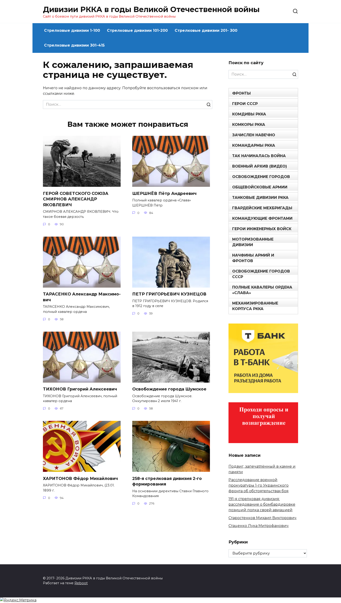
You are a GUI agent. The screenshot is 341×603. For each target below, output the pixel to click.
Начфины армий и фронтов (253, 258)
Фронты (241, 93)
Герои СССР (245, 104)
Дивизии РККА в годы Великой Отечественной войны (151, 9)
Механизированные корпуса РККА (255, 306)
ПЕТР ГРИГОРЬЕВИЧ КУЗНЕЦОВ (169, 294)
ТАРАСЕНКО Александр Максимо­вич (82, 297)
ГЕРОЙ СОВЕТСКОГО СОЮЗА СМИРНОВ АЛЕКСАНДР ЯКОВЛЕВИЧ (75, 199)
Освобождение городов (261, 177)
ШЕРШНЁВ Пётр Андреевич (164, 193)
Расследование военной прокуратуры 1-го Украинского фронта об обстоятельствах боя (258, 485)
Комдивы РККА (249, 114)
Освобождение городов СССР (261, 274)
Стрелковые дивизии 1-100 (72, 30)
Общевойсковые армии (259, 187)
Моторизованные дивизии (252, 242)
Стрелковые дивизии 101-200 (137, 30)
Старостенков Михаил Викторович (262, 518)
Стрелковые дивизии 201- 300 (206, 30)
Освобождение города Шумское (169, 389)
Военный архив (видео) (259, 166)
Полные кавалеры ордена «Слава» (262, 290)
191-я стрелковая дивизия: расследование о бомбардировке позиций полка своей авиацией (261, 504)
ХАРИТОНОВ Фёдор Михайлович (80, 478)
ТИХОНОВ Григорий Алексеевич (80, 389)
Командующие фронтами (262, 218)
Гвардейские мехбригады (262, 208)
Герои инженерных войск (261, 229)
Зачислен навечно (253, 135)
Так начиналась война (259, 156)
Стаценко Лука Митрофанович (258, 526)
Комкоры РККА (248, 124)
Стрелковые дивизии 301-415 (74, 45)
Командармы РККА (253, 145)
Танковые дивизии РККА (260, 197)
